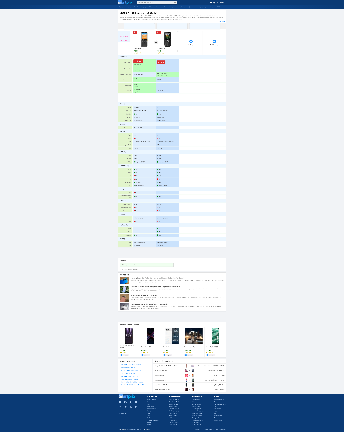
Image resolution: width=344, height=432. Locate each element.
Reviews (128, 7)
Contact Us (217, 408)
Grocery (149, 422)
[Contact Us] (120, 402)
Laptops (158, 7)
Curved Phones (196, 404)
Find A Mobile (218, 415)
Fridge (149, 418)
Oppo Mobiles (173, 413)
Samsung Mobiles (174, 399)
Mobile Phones (151, 399)
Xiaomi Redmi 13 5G (212, 347)
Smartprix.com (134, 429)
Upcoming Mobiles (197, 408)
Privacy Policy (208, 429)
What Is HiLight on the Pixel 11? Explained (144, 295)
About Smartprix (219, 399)
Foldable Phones (197, 413)
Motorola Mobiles (174, 408)
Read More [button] (222, 21)
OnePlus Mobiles (174, 411)
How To (136, 7)
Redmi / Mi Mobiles (174, 402)
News (121, 7)
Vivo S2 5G (166, 347)
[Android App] (136, 406)
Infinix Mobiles (173, 418)
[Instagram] (120, 406)
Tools (215, 413)
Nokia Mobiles (173, 424)
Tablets (151, 7)
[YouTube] (136, 402)
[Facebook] (125, 402)
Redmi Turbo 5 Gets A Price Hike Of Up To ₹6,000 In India (149, 304)
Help (215, 411)
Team (215, 402)
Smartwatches (151, 408)
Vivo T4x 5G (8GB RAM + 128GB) (127, 347)
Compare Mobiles (219, 418)
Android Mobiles (197, 415)
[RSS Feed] (130, 406)
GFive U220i (161, 48)
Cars (148, 404)
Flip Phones (195, 422)
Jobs (215, 406)
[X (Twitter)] (130, 402)
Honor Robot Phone (190, 347)
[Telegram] (125, 406)
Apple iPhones (173, 415)
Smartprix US (123, 413)
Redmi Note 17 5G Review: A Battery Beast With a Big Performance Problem (155, 287)
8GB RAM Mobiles (197, 411)
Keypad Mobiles (196, 424)
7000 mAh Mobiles (197, 420)
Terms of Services (220, 429)
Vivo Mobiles (173, 406)
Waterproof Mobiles (198, 418)
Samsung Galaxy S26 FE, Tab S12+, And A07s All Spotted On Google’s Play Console (157, 278)
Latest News (218, 420)
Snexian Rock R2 (139, 48)
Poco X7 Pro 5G (146, 347)
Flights (219, 7)
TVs (165, 7)
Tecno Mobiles (173, 422)
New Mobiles (196, 406)
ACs (148, 415)
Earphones (150, 406)
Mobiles (143, 7)
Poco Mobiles (173, 420)
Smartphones (196, 399)
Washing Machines (152, 420)
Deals (149, 424)
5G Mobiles (195, 402)
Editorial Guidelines (219, 404)
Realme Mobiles (173, 404)
